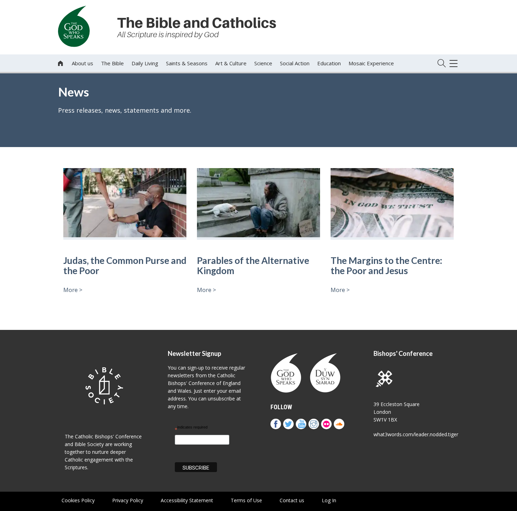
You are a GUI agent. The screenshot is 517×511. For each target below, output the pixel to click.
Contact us (292, 500)
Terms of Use (246, 500)
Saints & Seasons (187, 63)
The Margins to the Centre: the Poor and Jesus (386, 265)
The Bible (112, 63)
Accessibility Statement (187, 500)
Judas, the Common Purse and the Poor (124, 265)
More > (72, 290)
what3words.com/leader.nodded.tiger (416, 434)
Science (263, 63)
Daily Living (145, 63)
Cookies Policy (78, 500)
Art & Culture (231, 63)
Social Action (294, 63)
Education (329, 63)
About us (82, 63)
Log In (329, 500)
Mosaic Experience (371, 63)
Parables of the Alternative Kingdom (253, 265)
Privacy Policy (127, 500)
